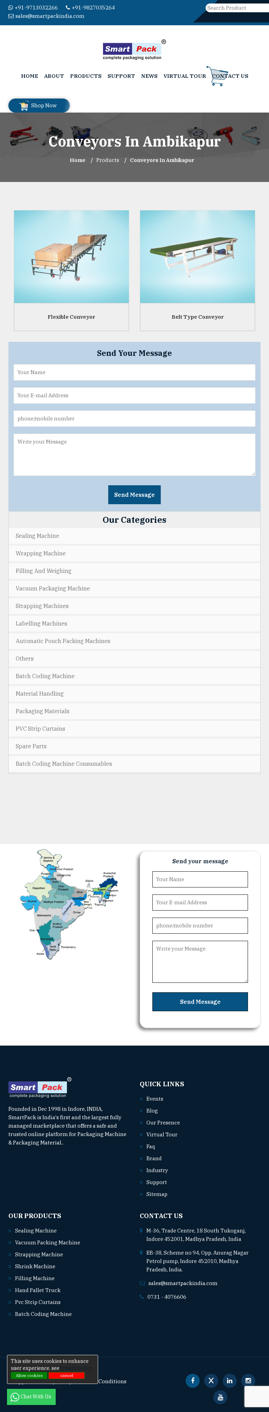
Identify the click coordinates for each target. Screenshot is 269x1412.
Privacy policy (76, 1368)
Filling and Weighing (43, 570)
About (54, 76)
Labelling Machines (41, 623)
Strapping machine (39, 1254)
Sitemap (156, 1194)
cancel (66, 1375)
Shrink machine (35, 1266)
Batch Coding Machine (45, 676)
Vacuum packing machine (47, 1242)
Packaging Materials (42, 711)
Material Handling (40, 693)
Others (25, 658)
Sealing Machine (37, 535)
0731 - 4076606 (166, 1296)
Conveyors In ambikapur (162, 160)
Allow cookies (29, 1375)
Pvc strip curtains (38, 1302)
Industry (157, 1170)
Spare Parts (31, 746)
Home (29, 76)
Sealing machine (36, 1230)
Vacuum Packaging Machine (53, 588)
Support (121, 76)
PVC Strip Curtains (40, 728)
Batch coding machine (43, 1314)
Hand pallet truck (38, 1290)
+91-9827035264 (93, 7)
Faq (150, 1146)
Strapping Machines (42, 605)
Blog (152, 1110)
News (149, 76)
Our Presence (163, 1122)
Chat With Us (36, 1396)
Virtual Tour (185, 76)
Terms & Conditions (101, 1381)
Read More (77, 1142)
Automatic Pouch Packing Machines (63, 640)
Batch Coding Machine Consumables (64, 763)
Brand (154, 1158)
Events (154, 1098)
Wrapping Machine (41, 553)
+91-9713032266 (36, 7)
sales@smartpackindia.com (49, 16)
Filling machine (35, 1278)
